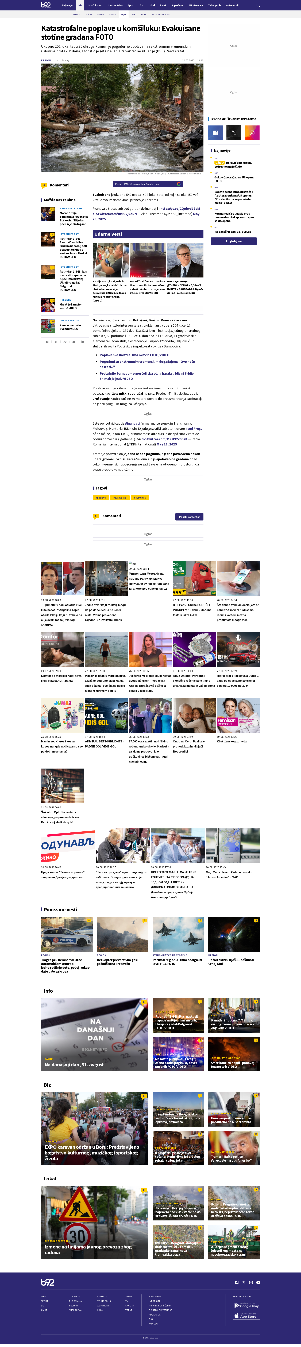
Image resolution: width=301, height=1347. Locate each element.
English (129, 1305)
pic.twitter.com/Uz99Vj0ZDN (115, 214)
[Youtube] (258, 1282)
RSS (151, 1319)
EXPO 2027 (51, 1141)
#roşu (198, 428)
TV (126, 1301)
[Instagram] (252, 132)
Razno (49, 1058)
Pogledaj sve (233, 241)
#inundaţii (133, 423)
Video (128, 1296)
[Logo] (46, 5)
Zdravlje (74, 1296)
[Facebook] (215, 132)
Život (44, 1310)
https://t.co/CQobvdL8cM (180, 208)
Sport (44, 1301)
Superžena (75, 1310)
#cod (189, 428)
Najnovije (67, 5)
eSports (102, 1296)
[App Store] (246, 1316)
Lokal (100, 1310)
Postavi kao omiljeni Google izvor (137, 184)
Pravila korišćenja (160, 1305)
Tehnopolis (104, 1301)
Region (46, 60)
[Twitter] (233, 132)
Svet (214, 1015)
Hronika (216, 1199)
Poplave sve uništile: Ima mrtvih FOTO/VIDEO (134, 355)
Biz (43, 1305)
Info (43, 1296)
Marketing (155, 1296)
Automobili (103, 1305)
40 (52, 321)
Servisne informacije (169, 1203)
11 (52, 267)
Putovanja (75, 1301)
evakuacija (120, 497)
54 (52, 300)
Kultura (73, 1305)
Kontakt (154, 1323)
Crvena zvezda (69, 320)
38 (52, 209)
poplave (101, 497)
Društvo (161, 1238)
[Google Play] (246, 1305)
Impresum (154, 1301)
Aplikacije (155, 1314)
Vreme (129, 1310)
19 (256, 1134)
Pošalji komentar (189, 517)
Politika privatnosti (161, 1310)
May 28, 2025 (167, 444)
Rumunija (141, 497)
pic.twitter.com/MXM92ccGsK (164, 439)
